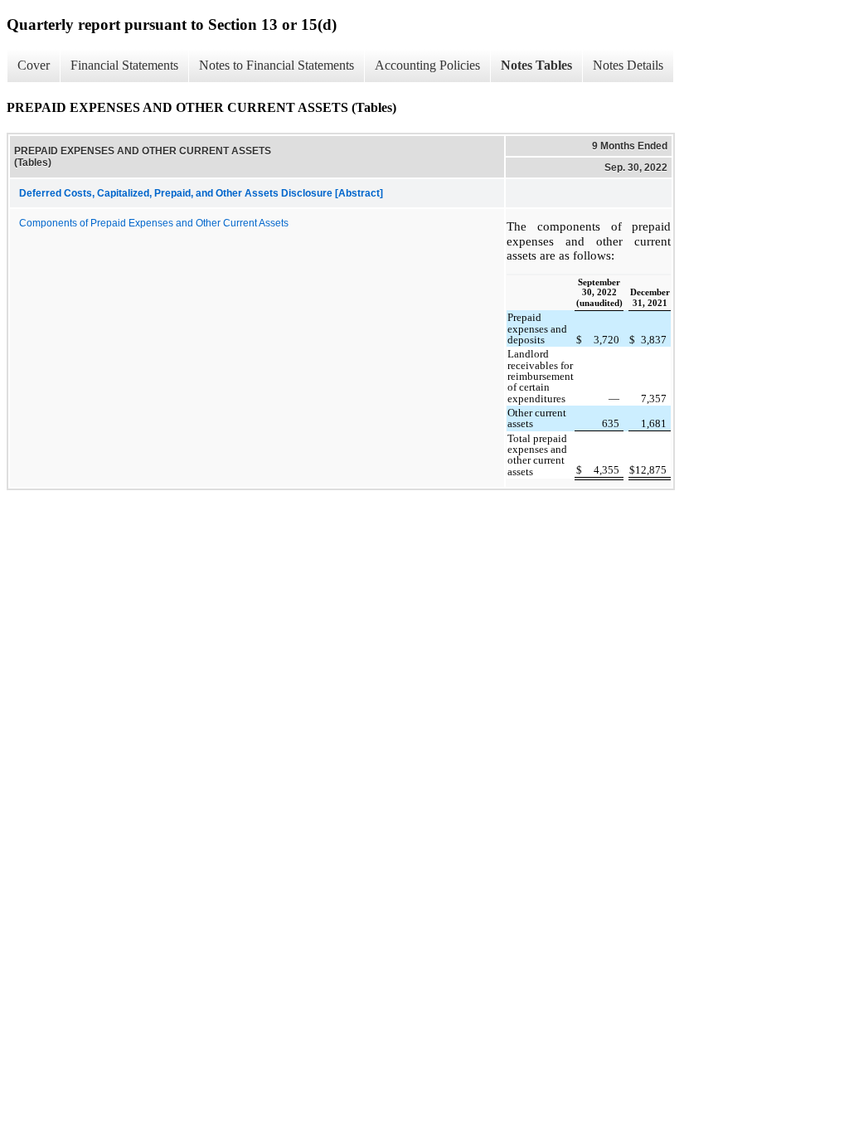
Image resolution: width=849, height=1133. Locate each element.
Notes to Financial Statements (276, 65)
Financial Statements (124, 65)
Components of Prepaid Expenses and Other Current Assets (154, 223)
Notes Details (628, 65)
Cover (33, 65)
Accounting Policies (427, 65)
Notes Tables (536, 65)
